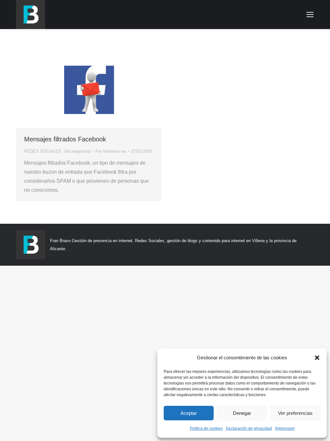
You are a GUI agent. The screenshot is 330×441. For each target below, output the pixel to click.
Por (110, 151)
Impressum (285, 428)
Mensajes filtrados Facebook (65, 139)
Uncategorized (77, 151)
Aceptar (188, 413)
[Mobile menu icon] (310, 14)
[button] (317, 357)
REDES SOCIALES (42, 151)
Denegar (242, 413)
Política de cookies (206, 428)
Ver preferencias (295, 413)
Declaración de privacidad (249, 428)
